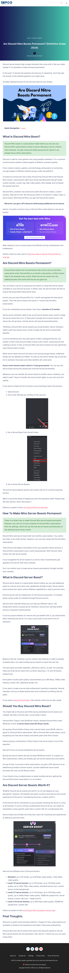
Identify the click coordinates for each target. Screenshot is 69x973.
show (23, 128)
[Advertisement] (34, 23)
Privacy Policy (40, 956)
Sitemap (30, 956)
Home (28, 38)
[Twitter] (32, 949)
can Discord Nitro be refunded (35, 507)
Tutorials (34, 38)
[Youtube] (41, 949)
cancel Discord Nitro (21, 700)
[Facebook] (28, 949)
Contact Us (22, 956)
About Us (13, 956)
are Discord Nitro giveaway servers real (39, 910)
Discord (40, 38)
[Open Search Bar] (61, 3)
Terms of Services (53, 956)
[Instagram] (36, 949)
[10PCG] (7, 3)
